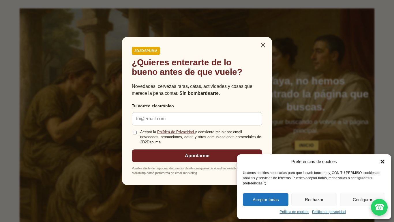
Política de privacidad (329, 212)
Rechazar (314, 199)
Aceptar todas (266, 199)
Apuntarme (197, 155)
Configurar (362, 199)
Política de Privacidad (176, 132)
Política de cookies (294, 212)
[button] (382, 161)
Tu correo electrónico (153, 105)
